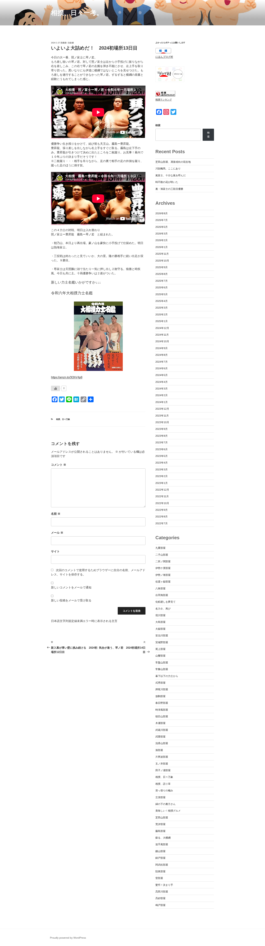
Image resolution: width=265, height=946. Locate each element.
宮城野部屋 (161, 642)
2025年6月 (161, 287)
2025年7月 (161, 280)
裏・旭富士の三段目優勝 (169, 188)
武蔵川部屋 (161, 729)
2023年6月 (161, 449)
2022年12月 (162, 489)
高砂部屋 (160, 898)
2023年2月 (161, 476)
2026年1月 (161, 247)
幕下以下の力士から (166, 676)
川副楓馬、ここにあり (168, 168)
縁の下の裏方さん (165, 804)
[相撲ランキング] (165, 95)
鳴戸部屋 (160, 905)
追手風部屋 (161, 844)
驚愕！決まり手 (164, 884)
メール (57, 532)
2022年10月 (162, 503)
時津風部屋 (161, 709)
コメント (58, 464)
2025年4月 (161, 301)
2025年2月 (161, 314)
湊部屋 (159, 750)
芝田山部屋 (161, 817)
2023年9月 (161, 428)
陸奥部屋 (160, 871)
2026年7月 (161, 220)
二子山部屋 (161, 554)
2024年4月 (161, 381)
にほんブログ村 (164, 56)
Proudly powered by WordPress (68, 937)
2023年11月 (162, 415)
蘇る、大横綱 (163, 837)
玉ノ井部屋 (161, 763)
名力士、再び (163, 608)
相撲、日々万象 (63, 419)
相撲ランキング (163, 99)
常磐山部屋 (161, 669)
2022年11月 (162, 496)
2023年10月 (162, 422)
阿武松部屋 (161, 864)
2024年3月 (161, 388)
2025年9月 (161, 267)
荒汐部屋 (160, 824)
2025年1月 (161, 321)
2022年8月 (161, 516)
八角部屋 (160, 588)
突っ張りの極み (164, 790)
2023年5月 (161, 456)
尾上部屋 (160, 649)
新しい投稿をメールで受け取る (71, 600)
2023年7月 (161, 442)
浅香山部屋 (161, 743)
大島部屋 (160, 622)
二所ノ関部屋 (163, 561)
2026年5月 (161, 226)
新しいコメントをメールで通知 (71, 587)
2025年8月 (161, 273)
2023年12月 (162, 408)
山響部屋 (160, 655)
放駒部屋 (160, 696)
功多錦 (71, 43)
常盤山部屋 (161, 662)
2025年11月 (162, 253)
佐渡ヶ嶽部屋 (163, 581)
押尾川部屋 (161, 689)
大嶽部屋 (160, 628)
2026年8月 (161, 213)
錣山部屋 (160, 851)
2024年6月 (161, 368)
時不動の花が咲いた (166, 182)
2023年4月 (161, 462)
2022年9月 (161, 509)
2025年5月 (161, 294)
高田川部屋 (161, 891)
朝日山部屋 (161, 716)
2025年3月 (161, 307)
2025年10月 (162, 260)
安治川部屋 (161, 635)
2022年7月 (161, 523)
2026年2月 (161, 240)
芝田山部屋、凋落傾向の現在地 (173, 161)
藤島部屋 (160, 831)
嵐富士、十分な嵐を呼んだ (170, 175)
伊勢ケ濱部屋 (163, 568)
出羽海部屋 (161, 595)
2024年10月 (162, 341)
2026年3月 (161, 233)
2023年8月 (161, 435)
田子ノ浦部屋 (163, 770)
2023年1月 (161, 483)
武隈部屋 (160, 736)
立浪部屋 (160, 797)
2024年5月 (161, 375)
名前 (55, 513)
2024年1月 (161, 402)
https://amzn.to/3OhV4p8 (66, 377)
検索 (157, 125)
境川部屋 (160, 615)
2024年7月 (161, 361)
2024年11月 (162, 334)
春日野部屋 (161, 702)
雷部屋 (159, 878)
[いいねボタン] (55, 388)
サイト (55, 551)
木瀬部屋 (160, 723)
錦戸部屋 (160, 857)
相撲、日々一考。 (77, 12)
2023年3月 (161, 469)
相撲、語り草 (163, 783)
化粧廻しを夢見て (165, 601)
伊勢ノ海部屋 (163, 574)
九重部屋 (160, 547)
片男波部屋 (161, 756)
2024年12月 (162, 328)
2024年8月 (161, 354)
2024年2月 (161, 395)
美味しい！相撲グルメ (168, 810)
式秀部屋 (160, 682)
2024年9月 (161, 348)
